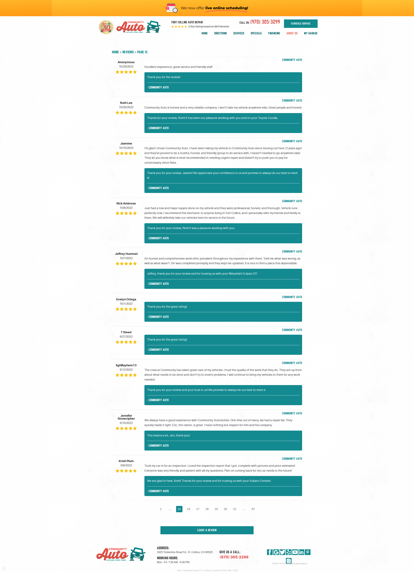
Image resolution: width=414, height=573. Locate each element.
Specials (256, 33)
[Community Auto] (141, 27)
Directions (220, 33)
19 (216, 509)
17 (197, 509)
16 (188, 509)
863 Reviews (222, 26)
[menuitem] (205, 33)
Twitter (282, 552)
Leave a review (207, 530)
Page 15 (142, 52)
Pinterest (307, 552)
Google (276, 552)
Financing (274, 33)
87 (253, 509)
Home (205, 33)
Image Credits (278, 563)
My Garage (311, 33)
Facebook (270, 552)
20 (225, 509)
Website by (296, 563)
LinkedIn (301, 552)
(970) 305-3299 (233, 557)
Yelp (289, 552)
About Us (292, 33)
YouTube (295, 552)
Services (238, 33)
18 (207, 509)
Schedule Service (300, 23)
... (170, 509)
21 (234, 509)
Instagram (289, 561)
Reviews (128, 52)
